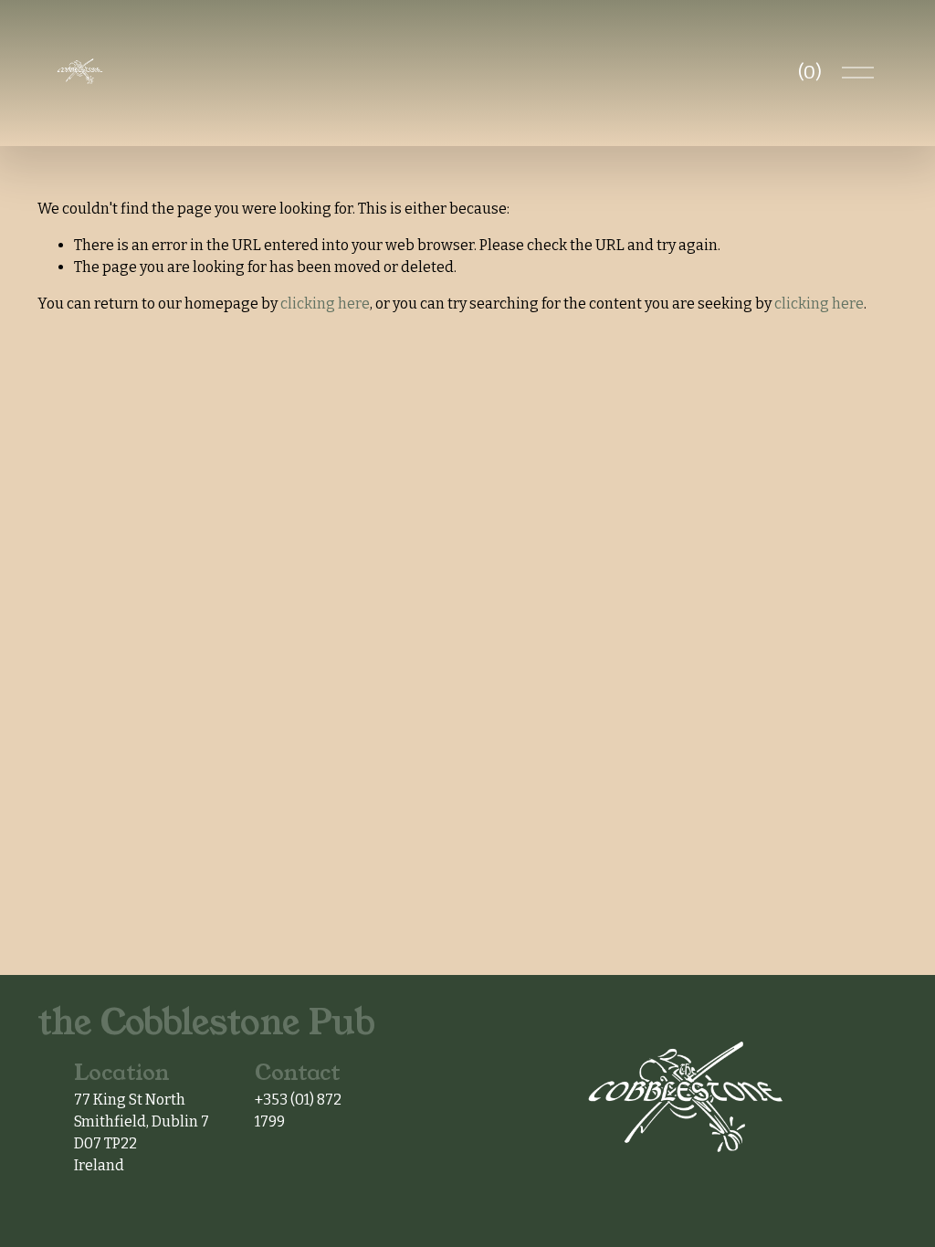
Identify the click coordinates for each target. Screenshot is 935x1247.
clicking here (325, 303)
